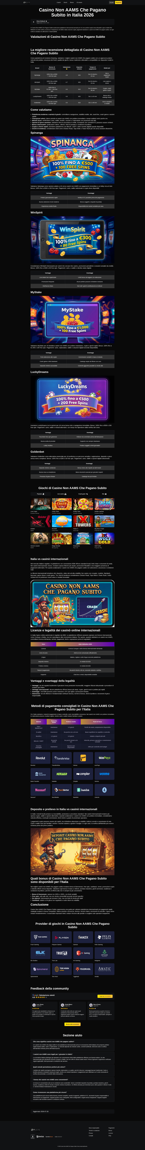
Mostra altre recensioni (72, 1024)
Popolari (39, 494)
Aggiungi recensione (105, 996)
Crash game (81, 494)
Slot (103, 494)
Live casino (60, 494)
